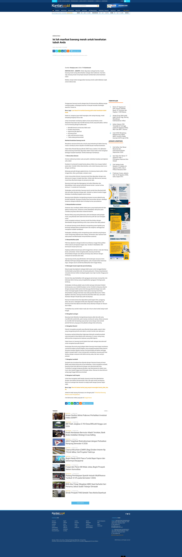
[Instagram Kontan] (129, 514)
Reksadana (88, 522)
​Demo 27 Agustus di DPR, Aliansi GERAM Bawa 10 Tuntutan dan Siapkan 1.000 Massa (120, 109)
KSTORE (59, 1)
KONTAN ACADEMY (66, 1)
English (64, 521)
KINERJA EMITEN (83, 1)
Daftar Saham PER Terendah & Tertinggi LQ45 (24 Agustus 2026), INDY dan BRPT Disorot (120, 126)
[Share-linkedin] (62, 51)
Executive (77, 522)
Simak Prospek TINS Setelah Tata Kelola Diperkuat (86, 493)
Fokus (64, 524)
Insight (76, 525)
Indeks (106, 411)
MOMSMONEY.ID (91, 1)
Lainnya (127, 10)
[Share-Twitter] (56, 51)
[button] (97, 6)
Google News (88, 397)
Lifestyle (113, 10)
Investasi (63, 10)
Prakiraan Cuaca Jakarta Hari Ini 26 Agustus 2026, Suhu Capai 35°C (120, 174)
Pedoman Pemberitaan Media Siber (72, 540)
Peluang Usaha (55, 529)
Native (98, 524)
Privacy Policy (83, 540)
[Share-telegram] (65, 51)
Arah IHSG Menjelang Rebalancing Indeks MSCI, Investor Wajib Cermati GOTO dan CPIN (120, 135)
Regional (65, 525)
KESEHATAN (56, 36)
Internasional (93, 10)
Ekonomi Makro (89, 527)
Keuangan (71, 10)
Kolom (76, 524)
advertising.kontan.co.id (117, 535)
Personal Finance (104, 10)
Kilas (98, 522)
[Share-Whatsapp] (59, 51)
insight (57, 10)
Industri (78, 10)
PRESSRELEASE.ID (74, 1)
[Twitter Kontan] (127, 514)
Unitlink (87, 524)
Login (122, 1)
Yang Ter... (65, 527)
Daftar (127, 1)
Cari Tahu (65, 530)
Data (118, 10)
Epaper (54, 1)
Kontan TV (77, 527)
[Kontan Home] (53, 10)
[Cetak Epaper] (117, 7)
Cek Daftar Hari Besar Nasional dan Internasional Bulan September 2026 (119, 149)
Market (87, 521)
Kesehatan (65, 529)
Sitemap (53, 540)
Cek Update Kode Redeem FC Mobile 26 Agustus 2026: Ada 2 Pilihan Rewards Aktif (120, 167)
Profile (57, 540)
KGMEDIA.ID (98, 1)
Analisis (76, 521)
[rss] (68, 51)
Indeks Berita (80, 502)
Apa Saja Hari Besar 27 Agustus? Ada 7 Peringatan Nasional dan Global (120, 158)
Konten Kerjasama (101, 521)
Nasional (84, 10)
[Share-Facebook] (54, 51)
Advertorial (99, 525)
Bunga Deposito (89, 525)
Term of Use (62, 540)
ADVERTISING (104, 1)
